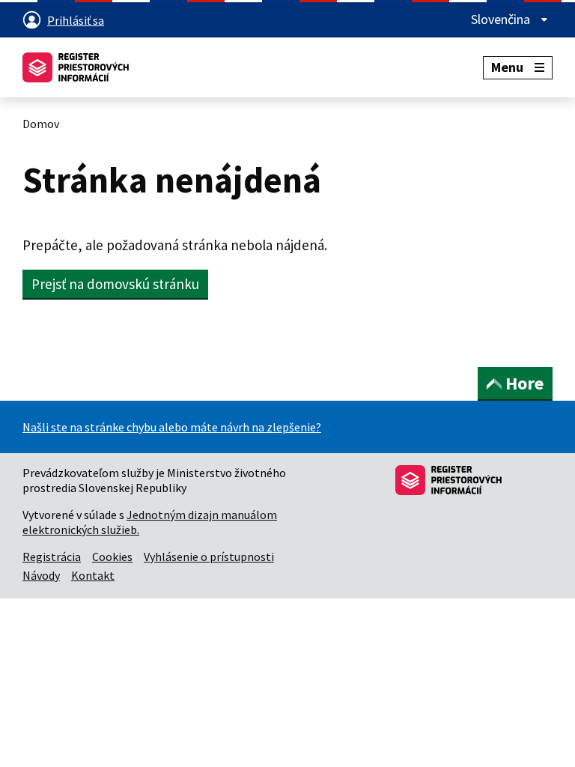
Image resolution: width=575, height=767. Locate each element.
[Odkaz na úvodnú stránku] (75, 67)
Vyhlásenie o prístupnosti (209, 556)
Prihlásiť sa (75, 20)
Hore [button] (524, 383)
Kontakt (93, 575)
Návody (41, 575)
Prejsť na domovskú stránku (115, 284)
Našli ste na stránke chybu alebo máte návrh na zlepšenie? (171, 426)
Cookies (112, 556)
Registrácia (51, 556)
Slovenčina (502, 19)
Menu (507, 67)
